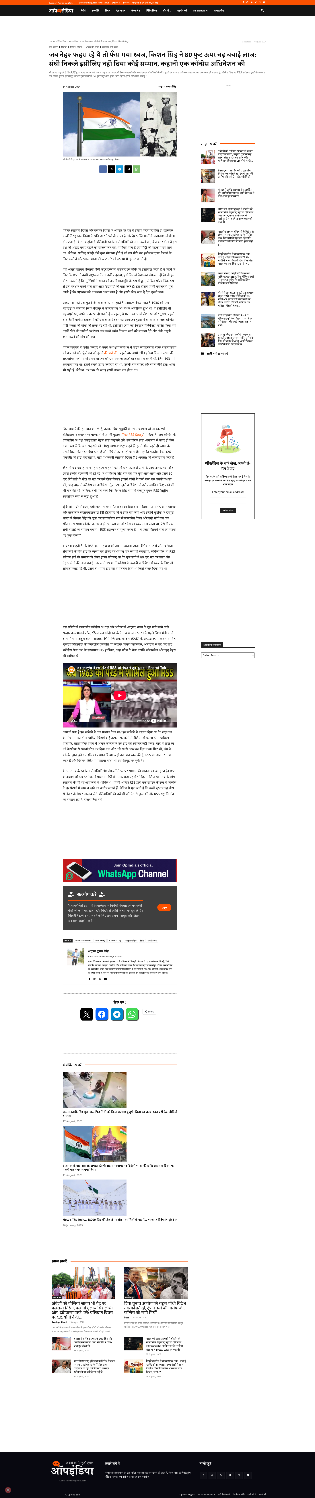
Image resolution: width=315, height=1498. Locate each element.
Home (52, 41)
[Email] (128, 169)
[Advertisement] (140, 1408)
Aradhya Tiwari (59, 1322)
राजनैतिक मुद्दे (129, 1297)
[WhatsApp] (260, 3)
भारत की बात (74, 41)
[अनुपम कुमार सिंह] (75, 964)
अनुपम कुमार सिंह (167, 86)
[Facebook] (243, 3)
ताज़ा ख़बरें (209, 143)
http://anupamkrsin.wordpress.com (105, 956)
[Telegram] (119, 169)
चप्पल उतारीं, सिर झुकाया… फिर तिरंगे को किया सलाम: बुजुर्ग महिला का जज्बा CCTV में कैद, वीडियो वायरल (120, 1114)
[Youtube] (264, 3)
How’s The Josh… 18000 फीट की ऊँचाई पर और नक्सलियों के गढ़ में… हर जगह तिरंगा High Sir (120, 1220)
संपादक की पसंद (110, 47)
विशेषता (126, 1317)
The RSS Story (132, 434)
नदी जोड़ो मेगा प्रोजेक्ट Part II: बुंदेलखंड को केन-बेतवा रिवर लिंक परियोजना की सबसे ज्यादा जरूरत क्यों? (235, 320)
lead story (100, 940)
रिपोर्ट (64, 47)
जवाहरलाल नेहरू (131, 940)
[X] (256, 3)
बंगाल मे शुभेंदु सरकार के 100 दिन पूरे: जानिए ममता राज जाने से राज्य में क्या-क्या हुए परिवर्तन (93, 1342)
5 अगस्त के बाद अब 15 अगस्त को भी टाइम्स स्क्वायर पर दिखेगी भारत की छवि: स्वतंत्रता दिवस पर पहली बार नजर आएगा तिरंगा (118, 1168)
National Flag (115, 940)
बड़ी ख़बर (53, 47)
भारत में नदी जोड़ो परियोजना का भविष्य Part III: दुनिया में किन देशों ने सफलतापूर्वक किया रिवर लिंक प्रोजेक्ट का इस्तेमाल (236, 278)
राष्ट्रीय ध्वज (152, 940)
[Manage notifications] (8, 1490)
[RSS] (252, 3)
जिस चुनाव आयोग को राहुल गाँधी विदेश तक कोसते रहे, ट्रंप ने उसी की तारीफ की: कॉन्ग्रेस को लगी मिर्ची (155, 1308)
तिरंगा (142, 940)
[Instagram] (247, 3)
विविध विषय (62, 41)
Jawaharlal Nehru (83, 940)
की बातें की (110, 353)
